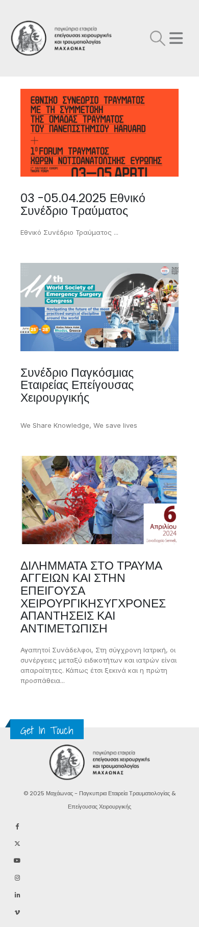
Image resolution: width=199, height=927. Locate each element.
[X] (17, 843)
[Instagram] (17, 878)
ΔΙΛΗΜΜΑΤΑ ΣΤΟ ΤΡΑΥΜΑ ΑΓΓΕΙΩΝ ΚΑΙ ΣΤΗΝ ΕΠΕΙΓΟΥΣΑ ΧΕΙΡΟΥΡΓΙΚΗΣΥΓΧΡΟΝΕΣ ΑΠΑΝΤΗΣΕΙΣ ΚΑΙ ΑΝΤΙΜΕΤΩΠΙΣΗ (93, 597)
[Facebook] (17, 826)
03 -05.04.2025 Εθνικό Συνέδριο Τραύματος (82, 204)
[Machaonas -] (35, 38)
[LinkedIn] (17, 895)
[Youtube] (17, 860)
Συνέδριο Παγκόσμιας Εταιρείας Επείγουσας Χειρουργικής (77, 385)
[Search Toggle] (157, 38)
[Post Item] (99, 133)
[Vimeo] (17, 912)
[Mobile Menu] (176, 38)
